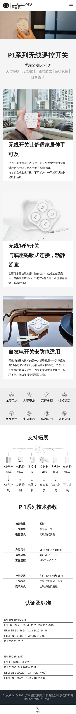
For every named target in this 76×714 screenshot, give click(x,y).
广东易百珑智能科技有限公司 (42, 695)
